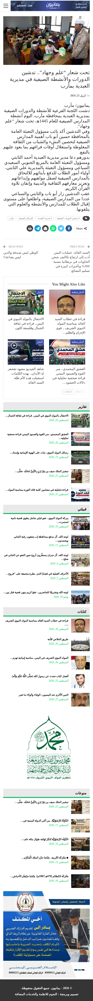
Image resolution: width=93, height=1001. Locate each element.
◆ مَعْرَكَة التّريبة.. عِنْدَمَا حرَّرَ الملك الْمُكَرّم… (44, 857)
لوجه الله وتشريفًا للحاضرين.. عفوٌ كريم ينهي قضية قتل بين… (35, 592)
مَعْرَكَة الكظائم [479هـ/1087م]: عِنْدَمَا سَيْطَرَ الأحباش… (39, 876)
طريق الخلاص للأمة (58, 639)
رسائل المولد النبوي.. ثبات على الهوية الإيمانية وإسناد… (39, 452)
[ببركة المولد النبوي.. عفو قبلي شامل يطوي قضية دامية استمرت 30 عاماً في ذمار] (80, 523)
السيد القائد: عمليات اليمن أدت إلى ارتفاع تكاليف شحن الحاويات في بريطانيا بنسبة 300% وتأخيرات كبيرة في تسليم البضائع (70, 261)
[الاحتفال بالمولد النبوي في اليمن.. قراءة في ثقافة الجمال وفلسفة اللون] (26, 302)
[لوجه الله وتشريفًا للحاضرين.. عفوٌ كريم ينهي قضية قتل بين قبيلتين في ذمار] (80, 597)
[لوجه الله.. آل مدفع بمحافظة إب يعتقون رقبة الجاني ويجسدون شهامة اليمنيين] (80, 542)
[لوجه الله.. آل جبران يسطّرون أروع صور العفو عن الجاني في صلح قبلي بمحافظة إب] (80, 560)
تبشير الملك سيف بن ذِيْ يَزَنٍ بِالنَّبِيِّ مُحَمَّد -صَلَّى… (41, 471)
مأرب (11, 218)
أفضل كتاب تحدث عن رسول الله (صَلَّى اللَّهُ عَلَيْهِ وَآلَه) (40, 676)
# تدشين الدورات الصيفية (68, 218)
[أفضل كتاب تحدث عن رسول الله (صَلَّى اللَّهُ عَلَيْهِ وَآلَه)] (80, 681)
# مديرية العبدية (45, 218)
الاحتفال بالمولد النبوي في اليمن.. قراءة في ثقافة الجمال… (36, 415)
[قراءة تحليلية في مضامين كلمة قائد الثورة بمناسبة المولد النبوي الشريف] (80, 495)
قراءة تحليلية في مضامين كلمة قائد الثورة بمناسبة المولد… (36, 489)
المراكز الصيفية (26, 218)
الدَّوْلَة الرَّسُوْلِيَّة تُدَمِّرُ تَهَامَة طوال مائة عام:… (44, 839)
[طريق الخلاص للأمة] (80, 644)
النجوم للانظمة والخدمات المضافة (36, 994)
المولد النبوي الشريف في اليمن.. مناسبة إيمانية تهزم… (39, 657)
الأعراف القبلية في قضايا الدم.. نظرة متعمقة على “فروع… (37, 573)
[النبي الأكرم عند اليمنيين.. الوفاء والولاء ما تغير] (80, 700)
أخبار (39, 292)
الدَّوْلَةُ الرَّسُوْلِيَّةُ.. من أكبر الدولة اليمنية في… (44, 820)
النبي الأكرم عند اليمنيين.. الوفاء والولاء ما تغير (43, 694)
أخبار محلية (78, 292)
